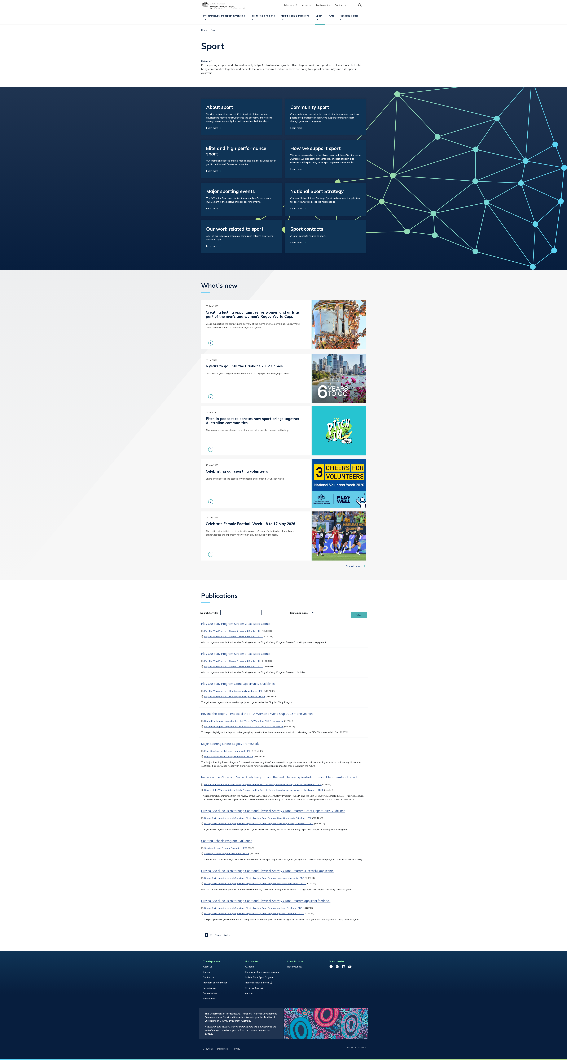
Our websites (210, 993)
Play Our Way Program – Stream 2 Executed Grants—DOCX (233, 636)
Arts (331, 15)
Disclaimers (222, 1048)
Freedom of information (215, 982)
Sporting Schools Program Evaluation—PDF (225, 848)
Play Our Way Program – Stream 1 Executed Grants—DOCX (233, 666)
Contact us (340, 5)
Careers (207, 971)
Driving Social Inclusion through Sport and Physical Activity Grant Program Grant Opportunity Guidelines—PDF (258, 818)
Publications (209, 998)
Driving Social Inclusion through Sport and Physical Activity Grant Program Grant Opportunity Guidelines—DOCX (258, 823)
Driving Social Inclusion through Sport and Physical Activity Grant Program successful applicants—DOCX (255, 883)
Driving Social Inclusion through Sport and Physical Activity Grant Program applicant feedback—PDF (253, 908)
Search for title (209, 612)
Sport (319, 15)
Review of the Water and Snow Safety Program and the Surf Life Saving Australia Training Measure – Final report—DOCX (264, 790)
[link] (241, 117)
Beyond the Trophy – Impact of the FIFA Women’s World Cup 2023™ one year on (257, 714)
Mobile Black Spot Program (259, 977)
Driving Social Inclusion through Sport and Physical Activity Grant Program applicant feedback (265, 901)
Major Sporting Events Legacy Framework (230, 744)
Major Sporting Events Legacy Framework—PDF (227, 751)
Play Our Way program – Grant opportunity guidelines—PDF (233, 691)
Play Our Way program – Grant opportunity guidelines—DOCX (234, 696)
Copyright (207, 1048)
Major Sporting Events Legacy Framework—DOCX (228, 756)
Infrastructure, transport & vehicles (224, 15)
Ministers (289, 5)
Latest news (209, 987)
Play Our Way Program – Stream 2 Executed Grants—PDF (232, 631)
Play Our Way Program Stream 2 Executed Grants (235, 624)
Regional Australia (254, 988)
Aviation (249, 966)
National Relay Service (257, 982)
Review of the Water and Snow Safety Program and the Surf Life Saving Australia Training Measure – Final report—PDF (263, 784)
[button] (359, 5)
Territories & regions (262, 15)
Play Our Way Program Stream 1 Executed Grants (235, 654)
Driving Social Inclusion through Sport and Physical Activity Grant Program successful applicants (267, 871)
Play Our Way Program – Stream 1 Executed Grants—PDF (232, 661)
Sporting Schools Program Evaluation (226, 841)
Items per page (299, 612)
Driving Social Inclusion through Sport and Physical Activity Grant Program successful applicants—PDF (254, 878)
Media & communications (295, 15)
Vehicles (249, 993)
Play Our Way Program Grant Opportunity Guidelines (238, 684)
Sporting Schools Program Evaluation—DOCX (226, 853)
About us (306, 5)
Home (204, 30)
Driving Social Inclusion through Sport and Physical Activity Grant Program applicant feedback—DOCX (254, 913)
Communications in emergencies (262, 971)
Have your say (294, 966)
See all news (353, 566)
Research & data (348, 15)
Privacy (236, 1048)
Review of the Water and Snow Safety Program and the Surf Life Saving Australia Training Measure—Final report (279, 777)
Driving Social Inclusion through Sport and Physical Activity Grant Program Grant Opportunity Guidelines (273, 811)
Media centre (323, 5)
